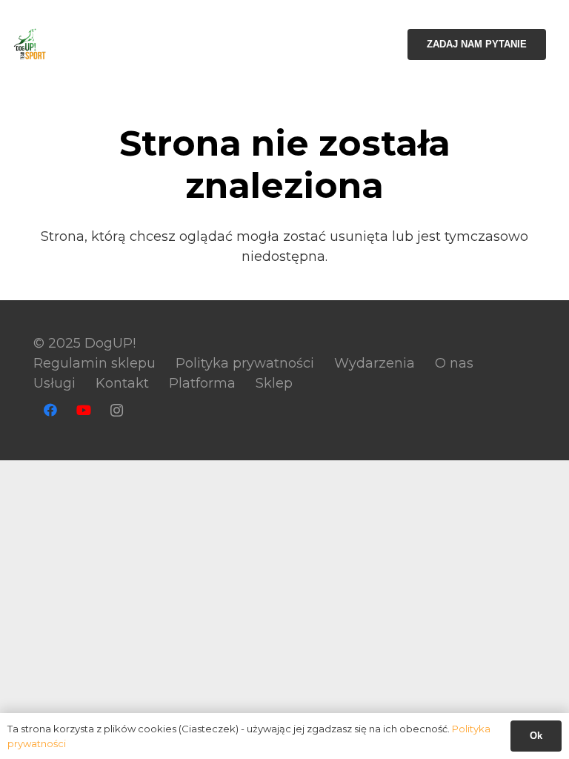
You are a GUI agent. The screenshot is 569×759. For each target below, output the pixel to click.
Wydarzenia (374, 363)
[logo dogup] (30, 45)
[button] (307, 44)
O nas (454, 363)
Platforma (202, 383)
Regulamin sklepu (94, 363)
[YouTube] (83, 410)
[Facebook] (50, 410)
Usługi (54, 383)
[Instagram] (116, 410)
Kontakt (122, 383)
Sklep (274, 383)
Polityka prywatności (245, 363)
